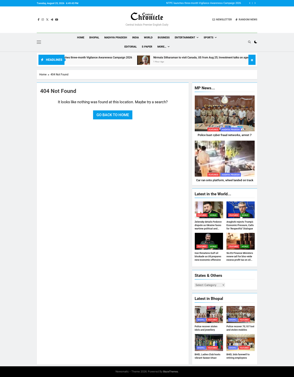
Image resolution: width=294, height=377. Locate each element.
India (135, 37)
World (148, 37)
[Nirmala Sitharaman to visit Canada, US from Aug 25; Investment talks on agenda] (130, 62)
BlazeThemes (170, 371)
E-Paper (147, 46)
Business (164, 37)
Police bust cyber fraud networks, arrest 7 (225, 135)
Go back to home (112, 115)
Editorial (130, 46)
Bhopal (94, 37)
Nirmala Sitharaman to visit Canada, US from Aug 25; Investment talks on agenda (190, 57)
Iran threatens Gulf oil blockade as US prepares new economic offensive (208, 256)
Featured (213, 129)
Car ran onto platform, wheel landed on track (224, 180)
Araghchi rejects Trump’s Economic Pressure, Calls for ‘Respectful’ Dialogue (240, 225)
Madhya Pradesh (115, 37)
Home (80, 37)
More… (161, 46)
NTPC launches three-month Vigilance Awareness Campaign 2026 (203, 3)
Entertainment (185, 37)
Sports (208, 37)
